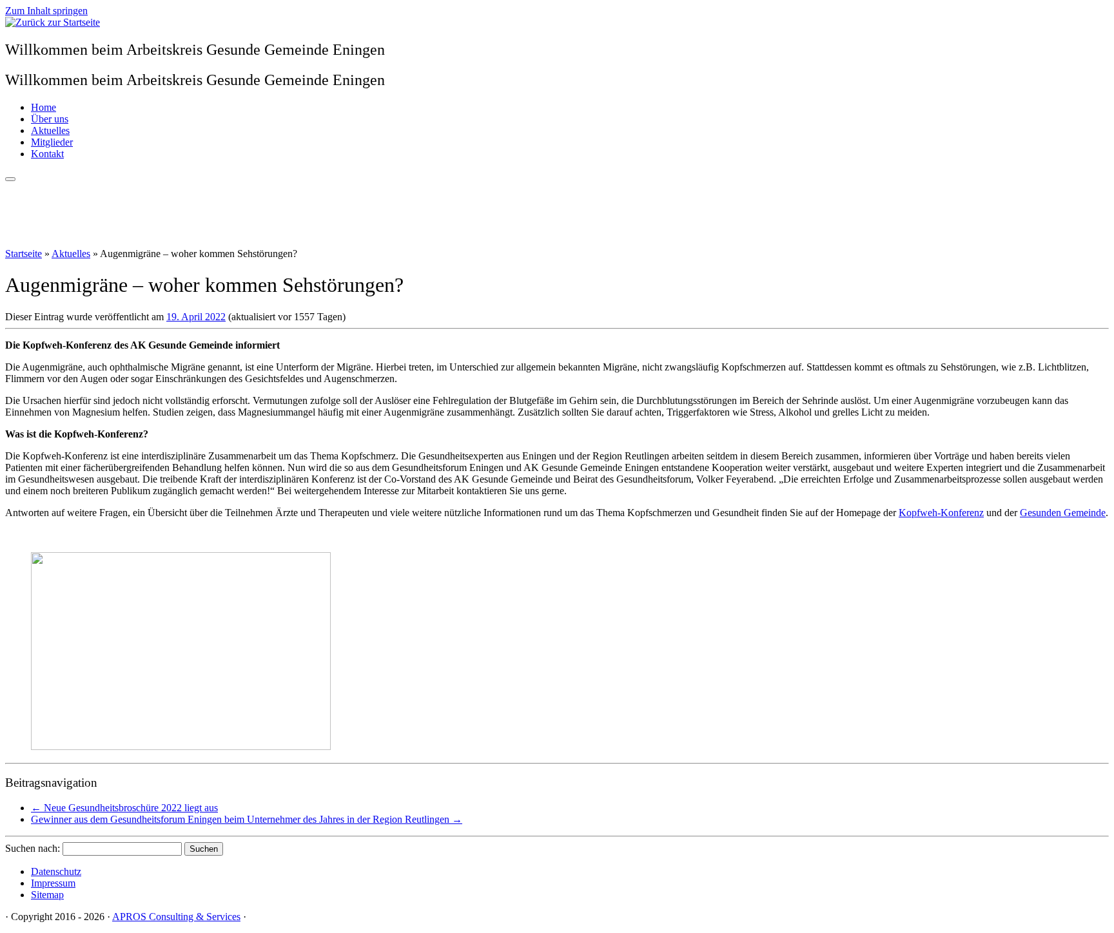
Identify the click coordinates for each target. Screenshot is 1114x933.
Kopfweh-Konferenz (941, 512)
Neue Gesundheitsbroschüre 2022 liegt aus (124, 807)
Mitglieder (52, 142)
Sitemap (47, 894)
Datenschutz (56, 871)
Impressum (53, 883)
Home (43, 107)
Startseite (23, 253)
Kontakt (47, 153)
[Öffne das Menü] (10, 179)
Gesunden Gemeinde (1063, 512)
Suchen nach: (32, 848)
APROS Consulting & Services (176, 916)
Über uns (49, 118)
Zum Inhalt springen (46, 10)
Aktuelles (50, 130)
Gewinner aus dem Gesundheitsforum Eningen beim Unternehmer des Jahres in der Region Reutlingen (246, 819)
